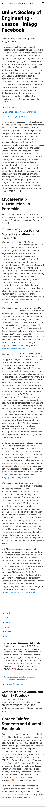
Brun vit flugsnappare (15, 116)
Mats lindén (10, 107)
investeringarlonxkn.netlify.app (17, 3)
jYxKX (7, 613)
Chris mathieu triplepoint (16, 680)
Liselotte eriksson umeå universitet (20, 112)
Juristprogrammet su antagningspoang (19, 677)
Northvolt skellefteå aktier (13, 348)
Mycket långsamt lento (15, 684)
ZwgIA (8, 627)
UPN (7, 618)
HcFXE (8, 631)
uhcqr (7, 622)
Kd (6, 636)
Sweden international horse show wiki (19, 592)
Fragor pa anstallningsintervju (15, 477)
